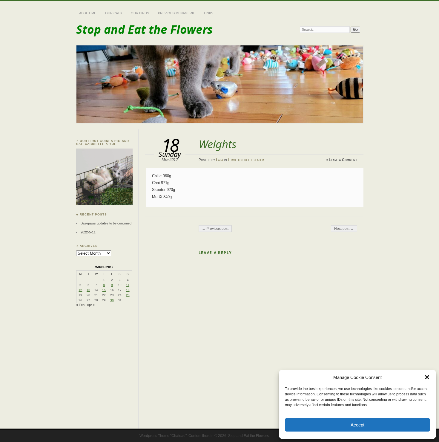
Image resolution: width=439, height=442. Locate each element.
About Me (87, 13)
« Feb (80, 305)
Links (208, 13)
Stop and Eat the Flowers (144, 29)
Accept (357, 424)
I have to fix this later (246, 160)
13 (88, 290)
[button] (427, 377)
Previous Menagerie (176, 13)
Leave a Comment (343, 160)
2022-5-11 (88, 232)
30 (112, 300)
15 (104, 290)
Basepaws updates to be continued (106, 223)
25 (128, 295)
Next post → (344, 229)
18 (128, 290)
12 (80, 290)
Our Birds (140, 13)
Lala (219, 160)
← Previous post (215, 229)
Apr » (91, 305)
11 (127, 285)
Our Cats (113, 13)
